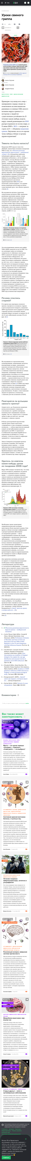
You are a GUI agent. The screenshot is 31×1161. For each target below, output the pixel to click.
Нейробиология (15, 948)
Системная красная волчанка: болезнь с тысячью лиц (14, 818)
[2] (7, 189)
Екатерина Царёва (7, 991)
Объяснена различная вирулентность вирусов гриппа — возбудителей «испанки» (17, 629)
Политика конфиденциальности (11, 1134)
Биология (6, 1014)
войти (27, 703)
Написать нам (6, 1132)
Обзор (15, 35)
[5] (15, 610)
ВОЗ (15, 126)
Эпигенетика (6, 815)
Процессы (14, 813)
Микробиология (21, 1014)
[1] (8, 154)
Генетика (14, 809)
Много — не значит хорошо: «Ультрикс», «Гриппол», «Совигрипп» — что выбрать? (14, 747)
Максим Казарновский (8, 1116)
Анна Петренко (6, 849)
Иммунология (5, 96)
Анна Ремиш (6, 774)
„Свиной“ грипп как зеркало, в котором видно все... (15, 678)
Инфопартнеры (6, 1130)
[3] (7, 317)
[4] (16, 383)
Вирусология (5, 94)
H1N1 (27, 121)
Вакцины (5, 740)
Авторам (11, 1129)
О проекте (5, 1129)
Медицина (16, 741)
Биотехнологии (7, 875)
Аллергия (5, 1089)
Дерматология (22, 809)
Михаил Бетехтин (7, 911)
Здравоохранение (18, 94)
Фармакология (7, 743)
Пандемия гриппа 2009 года (10, 64)
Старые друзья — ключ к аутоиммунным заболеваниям (14, 1092)
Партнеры (18, 1129)
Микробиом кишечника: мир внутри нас (13, 1019)
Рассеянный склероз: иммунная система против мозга (15, 953)
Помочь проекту (17, 1130)
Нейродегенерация (8, 950)
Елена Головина (7, 1054)
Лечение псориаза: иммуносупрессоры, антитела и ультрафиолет (15, 880)
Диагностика (6, 811)
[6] (5, 615)
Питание (5, 1016)
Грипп (11, 94)
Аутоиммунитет (7, 809)
